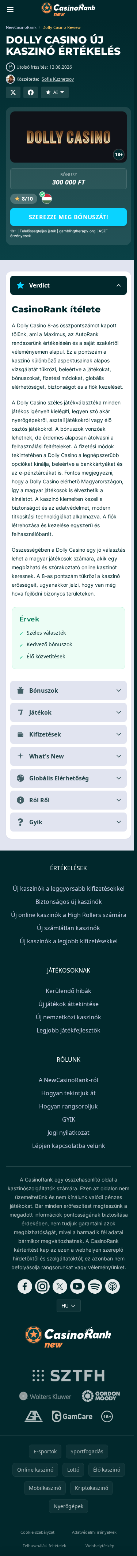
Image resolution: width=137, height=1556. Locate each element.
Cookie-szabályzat (36, 1541)
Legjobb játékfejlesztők (67, 1039)
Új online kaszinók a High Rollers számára (67, 924)
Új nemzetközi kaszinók (67, 1026)
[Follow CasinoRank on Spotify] (93, 1295)
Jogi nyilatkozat (67, 1141)
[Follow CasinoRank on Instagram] (41, 1295)
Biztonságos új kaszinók (67, 910)
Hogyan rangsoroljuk (67, 1115)
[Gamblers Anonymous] (32, 1425)
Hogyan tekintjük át (67, 1102)
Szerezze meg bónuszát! (69, 217)
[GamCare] (70, 1425)
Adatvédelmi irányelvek (92, 1541)
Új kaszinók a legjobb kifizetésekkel (67, 950)
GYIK (67, 1128)
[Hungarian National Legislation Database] (44, 1405)
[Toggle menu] (10, 9)
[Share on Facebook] (30, 92)
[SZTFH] (67, 1384)
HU (63, 1314)
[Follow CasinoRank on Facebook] (23, 1295)
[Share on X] (13, 92)
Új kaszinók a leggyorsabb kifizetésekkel (67, 897)
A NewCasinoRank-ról (67, 1089)
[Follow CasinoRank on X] (58, 1295)
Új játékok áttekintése (67, 1013)
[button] (68, 285)
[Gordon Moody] (99, 1405)
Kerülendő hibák (67, 1000)
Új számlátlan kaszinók (67, 937)
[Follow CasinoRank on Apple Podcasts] (111, 1295)
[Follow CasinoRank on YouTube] (76, 1295)
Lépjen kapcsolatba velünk (67, 1154)
